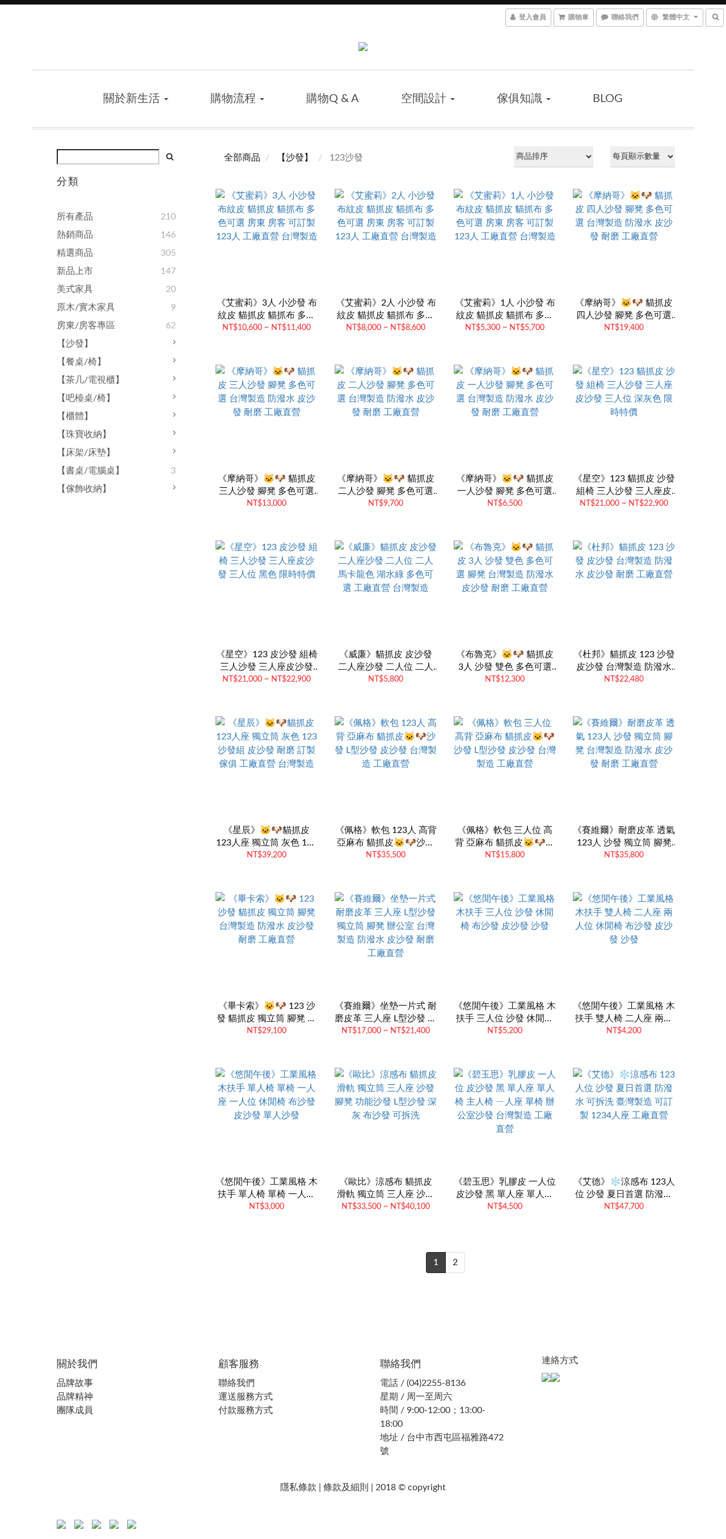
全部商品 (242, 157)
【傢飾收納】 (84, 488)
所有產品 (75, 216)
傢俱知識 (521, 98)
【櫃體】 (75, 416)
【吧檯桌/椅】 (86, 398)
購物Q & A (332, 98)
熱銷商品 (75, 234)
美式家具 (75, 289)
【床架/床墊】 (86, 452)
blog (608, 98)
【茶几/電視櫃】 (90, 379)
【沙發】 (75, 343)
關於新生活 (133, 98)
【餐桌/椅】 (81, 361)
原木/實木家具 (86, 307)
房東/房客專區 (86, 325)
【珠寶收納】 (84, 434)
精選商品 (75, 252)
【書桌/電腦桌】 (90, 470)
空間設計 (425, 98)
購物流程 (234, 98)
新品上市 (75, 271)
